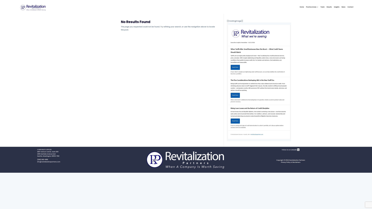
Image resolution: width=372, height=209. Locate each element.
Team (322, 7)
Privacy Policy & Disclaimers (290, 162)
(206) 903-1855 (42, 160)
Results (329, 7)
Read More (235, 67)
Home (302, 7)
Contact (350, 7)
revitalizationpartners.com (257, 134)
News (343, 7)
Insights (336, 7)
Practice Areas (311, 7)
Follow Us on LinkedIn (289, 150)
